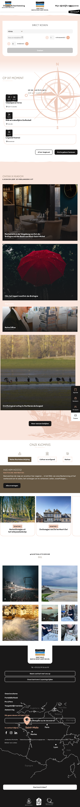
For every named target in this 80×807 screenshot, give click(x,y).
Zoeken (40, 50)
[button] (61, 6)
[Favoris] (66, 6)
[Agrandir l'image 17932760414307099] (50, 613)
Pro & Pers (9, 702)
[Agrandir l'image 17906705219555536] (20, 623)
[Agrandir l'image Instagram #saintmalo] (20, 584)
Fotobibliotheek (11, 698)
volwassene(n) (60, 37)
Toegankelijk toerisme (14, 706)
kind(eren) (20, 44)
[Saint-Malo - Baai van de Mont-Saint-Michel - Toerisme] (40, 6)
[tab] (19, 457)
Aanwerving (9, 710)
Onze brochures (11, 694)
